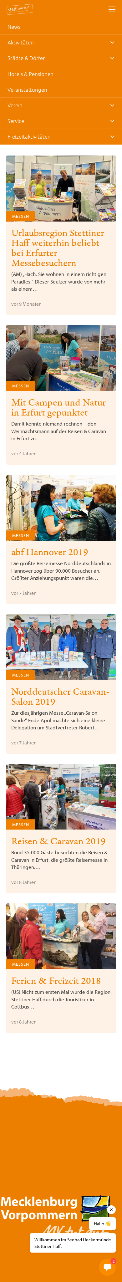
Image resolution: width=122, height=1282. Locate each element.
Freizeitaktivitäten (29, 136)
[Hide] (111, 1209)
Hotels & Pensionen (30, 73)
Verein (15, 105)
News (14, 26)
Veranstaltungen (27, 89)
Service (16, 120)
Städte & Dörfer (26, 57)
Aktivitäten (21, 42)
